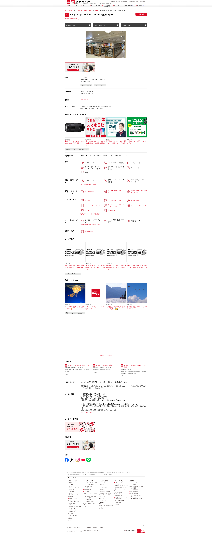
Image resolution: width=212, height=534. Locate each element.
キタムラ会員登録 (134, 490)
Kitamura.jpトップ (72, 477)
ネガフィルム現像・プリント (75, 488)
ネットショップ (102, 482)
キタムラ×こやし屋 (87, 506)
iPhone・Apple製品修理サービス (90, 482)
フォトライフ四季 (118, 495)
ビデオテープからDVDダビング (75, 501)
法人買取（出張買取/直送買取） (106, 493)
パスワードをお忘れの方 (135, 495)
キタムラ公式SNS (87, 499)
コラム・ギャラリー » (119, 481)
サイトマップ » (133, 497)
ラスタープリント (73, 486)
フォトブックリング (73, 494)
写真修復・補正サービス (74, 511)
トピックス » (102, 502)
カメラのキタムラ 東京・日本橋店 (104, 365)
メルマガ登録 (142, 1)
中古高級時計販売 (103, 488)
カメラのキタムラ (133, 482)
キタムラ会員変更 (134, 491)
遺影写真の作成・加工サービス (75, 510)
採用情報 (118, 1)
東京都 (91, 10)
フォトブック (71, 489)
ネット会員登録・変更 (133, 1)
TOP (66, 10)
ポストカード (71, 496)
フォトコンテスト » (119, 500)
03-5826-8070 (84, 100)
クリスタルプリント (73, 484)
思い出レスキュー (72, 500)
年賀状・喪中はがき (73, 498)
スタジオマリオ (87, 489)
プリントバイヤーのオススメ (105, 494)
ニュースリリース (81, 527)
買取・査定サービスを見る (88, 184)
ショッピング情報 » (103, 481)
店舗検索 (71, 10)
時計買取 (102, 489)
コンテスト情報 (117, 502)
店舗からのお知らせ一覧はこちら (74, 313)
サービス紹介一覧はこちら (73, 273)
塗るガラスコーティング (88, 486)
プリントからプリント (73, 508)
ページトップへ (141, 525)
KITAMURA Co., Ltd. (75, 531)
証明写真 (70, 518)
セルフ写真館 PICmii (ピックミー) (90, 501)
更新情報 (101, 508)
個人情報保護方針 (71, 527)
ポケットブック (72, 493)
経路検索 (141, 14)
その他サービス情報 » (88, 481)
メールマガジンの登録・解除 (89, 496)
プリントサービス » (73, 481)
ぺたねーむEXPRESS (72, 515)
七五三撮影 (86, 491)
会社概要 (113, 1)
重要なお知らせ (102, 504)
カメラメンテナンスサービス (89, 484)
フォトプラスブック (73, 491)
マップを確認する (86, 85)
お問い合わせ (124, 1)
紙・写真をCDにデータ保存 (75, 506)
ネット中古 (102, 486)
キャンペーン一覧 (102, 500)
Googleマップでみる (106, 355)
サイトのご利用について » (136, 498)
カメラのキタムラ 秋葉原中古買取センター (79, 365)
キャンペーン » (102, 498)
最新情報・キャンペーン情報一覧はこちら (77, 149)
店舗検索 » (132, 481)
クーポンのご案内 (87, 498)
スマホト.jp (85, 488)
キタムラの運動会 (118, 492)
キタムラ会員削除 (134, 493)
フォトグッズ (71, 517)
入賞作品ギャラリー (118, 504)
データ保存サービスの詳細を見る (90, 224)
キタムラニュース (102, 496)
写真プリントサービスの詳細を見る (91, 214)
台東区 (96, 10)
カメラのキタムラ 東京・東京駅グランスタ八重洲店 (135, 366)
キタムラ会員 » (133, 488)
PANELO (70, 520)
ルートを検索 (99, 85)
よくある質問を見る (86, 412)
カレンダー (70, 513)
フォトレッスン (117, 493)
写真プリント (71, 482)
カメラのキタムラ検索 (81, 10)
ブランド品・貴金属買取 (105, 491)
